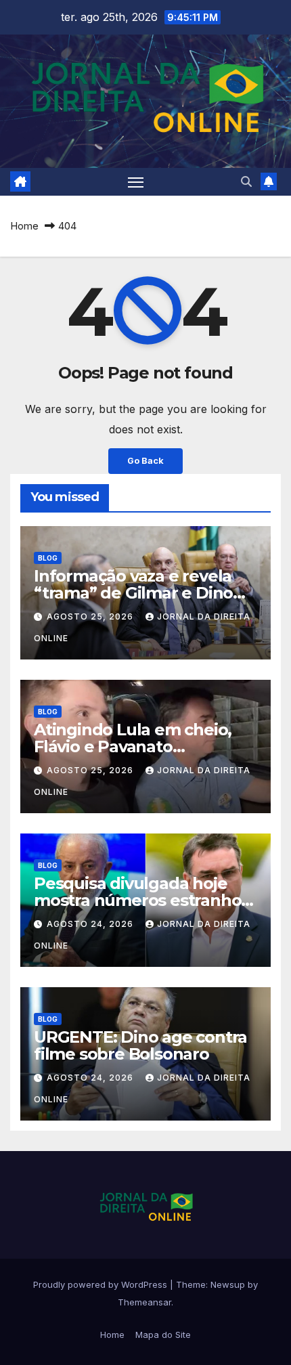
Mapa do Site (163, 1334)
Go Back (145, 461)
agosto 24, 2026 (91, 924)
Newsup (227, 1284)
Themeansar (144, 1302)
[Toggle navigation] (136, 182)
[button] (246, 181)
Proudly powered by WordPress (101, 1284)
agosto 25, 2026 (91, 616)
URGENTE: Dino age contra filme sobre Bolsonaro (140, 1045)
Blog (48, 558)
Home (24, 225)
